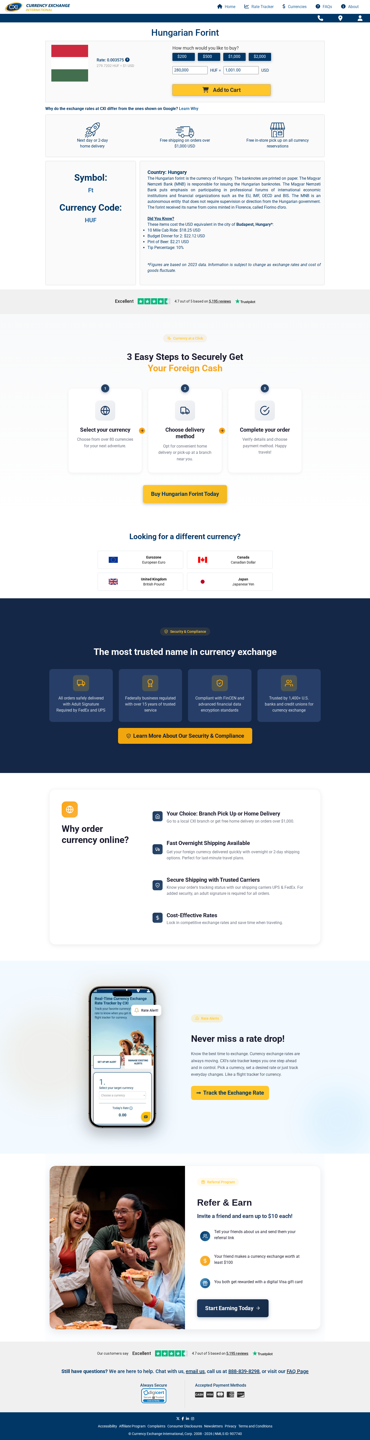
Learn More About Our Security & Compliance (188, 736)
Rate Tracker (262, 6)
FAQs (327, 6)
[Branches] (340, 18)
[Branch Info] (320, 18)
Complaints (156, 1426)
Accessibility (107, 1426)
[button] (154, 1395)
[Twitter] (178, 1419)
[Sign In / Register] (360, 18)
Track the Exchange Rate (233, 1093)
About (353, 6)
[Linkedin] (187, 1419)
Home (229, 6)
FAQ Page (298, 1371)
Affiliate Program (132, 1426)
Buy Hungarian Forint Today (185, 494)
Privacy (230, 1426)
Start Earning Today (229, 1308)
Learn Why (188, 108)
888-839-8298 (244, 1371)
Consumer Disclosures (184, 1426)
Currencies (297, 6)
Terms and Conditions (255, 1426)
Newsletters (213, 1426)
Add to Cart (226, 90)
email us (195, 1371)
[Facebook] (183, 1419)
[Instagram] (192, 1419)
